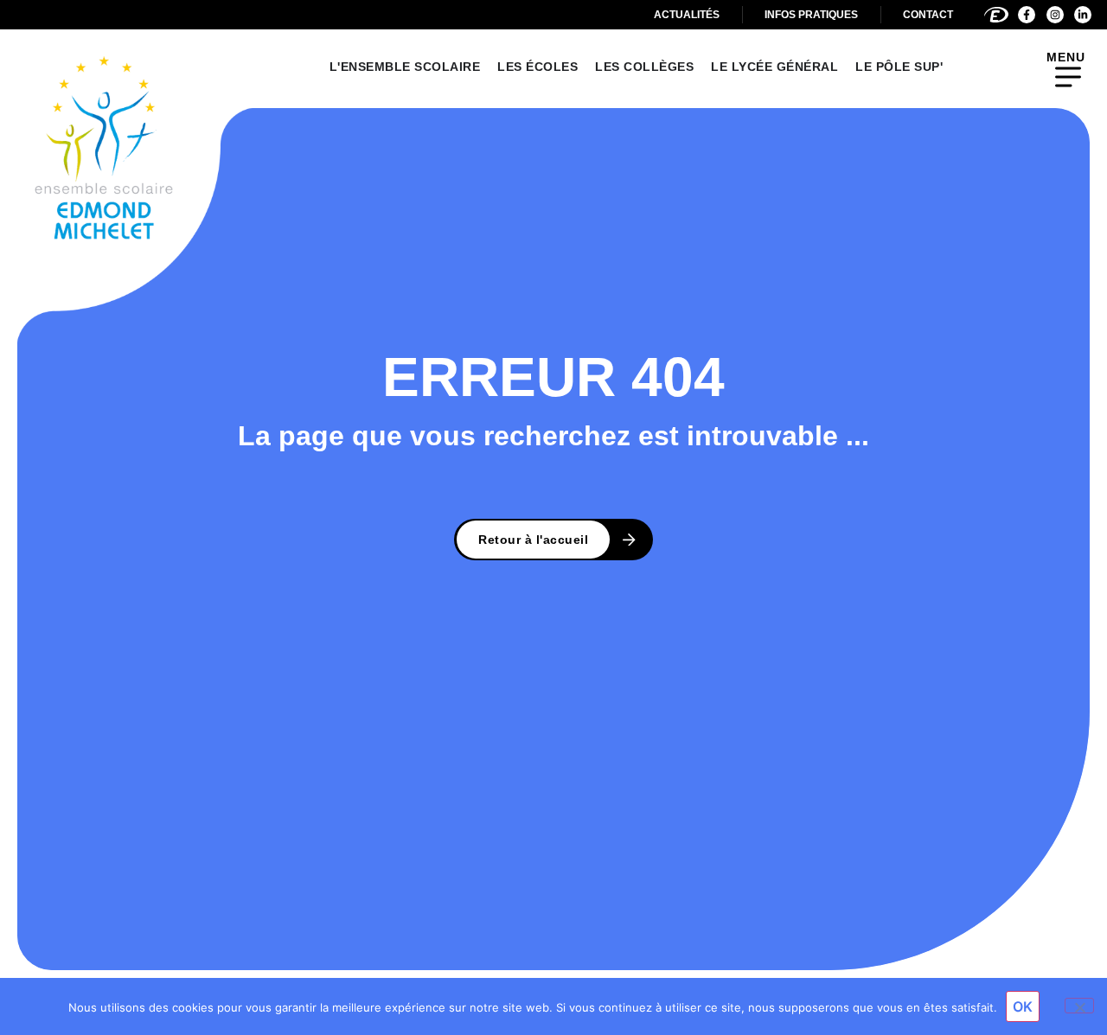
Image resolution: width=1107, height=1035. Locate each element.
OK (1023, 1006)
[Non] (1079, 1005)
